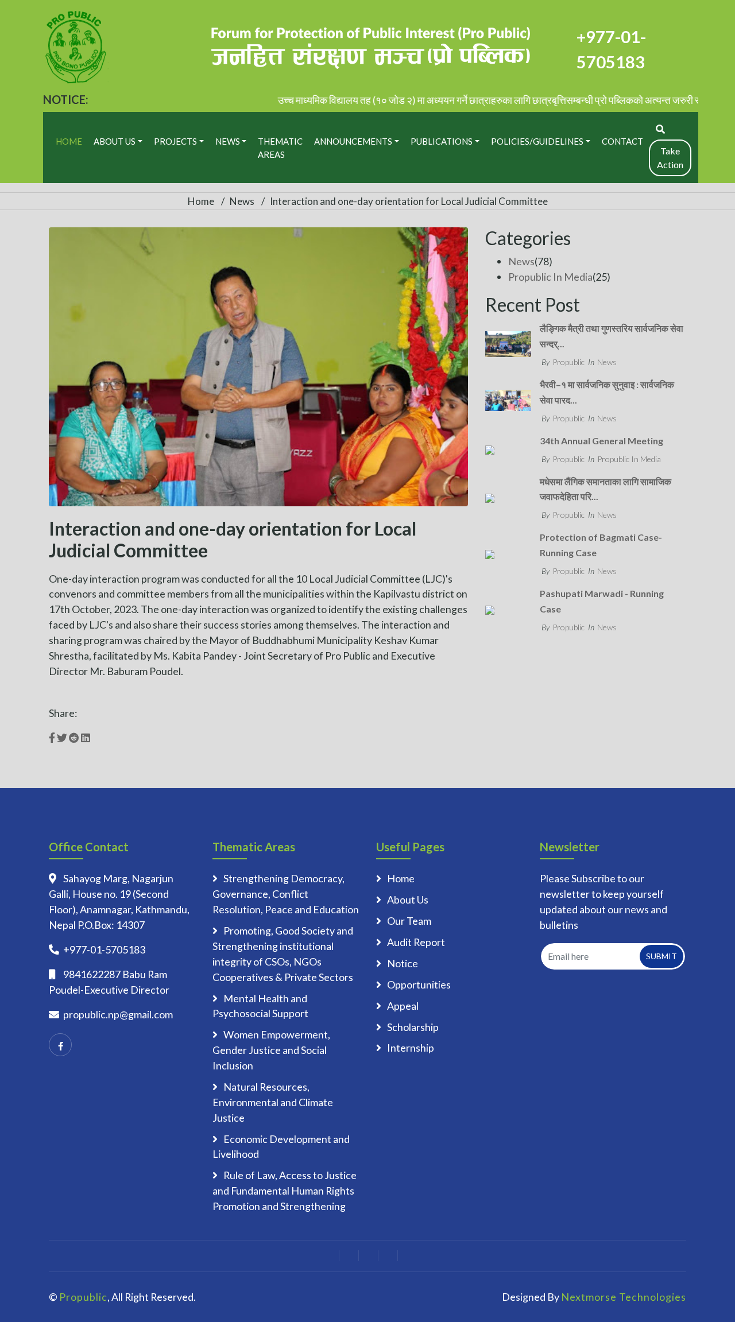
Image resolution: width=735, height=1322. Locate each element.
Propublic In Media (550, 276)
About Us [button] (115, 141)
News (242, 201)
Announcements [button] (353, 141)
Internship (410, 1047)
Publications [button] (442, 141)
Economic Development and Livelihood (281, 1147)
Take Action (670, 157)
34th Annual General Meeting (601, 440)
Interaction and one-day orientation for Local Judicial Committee (409, 201)
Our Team (409, 920)
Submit (661, 956)
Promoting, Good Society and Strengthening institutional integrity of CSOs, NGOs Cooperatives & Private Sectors (282, 953)
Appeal (403, 1005)
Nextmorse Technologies (623, 1296)
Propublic (568, 362)
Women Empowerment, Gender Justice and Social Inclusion (271, 1050)
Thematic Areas (280, 148)
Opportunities (419, 984)
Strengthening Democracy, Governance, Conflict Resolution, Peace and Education (285, 894)
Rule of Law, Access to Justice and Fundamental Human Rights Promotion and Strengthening (284, 1190)
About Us (407, 899)
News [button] (227, 141)
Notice (402, 963)
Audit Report (416, 942)
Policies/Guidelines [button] (537, 141)
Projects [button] (175, 141)
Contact (622, 141)
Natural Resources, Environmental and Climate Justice (272, 1102)
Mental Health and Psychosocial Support (260, 1006)
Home (69, 141)
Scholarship (413, 1027)
